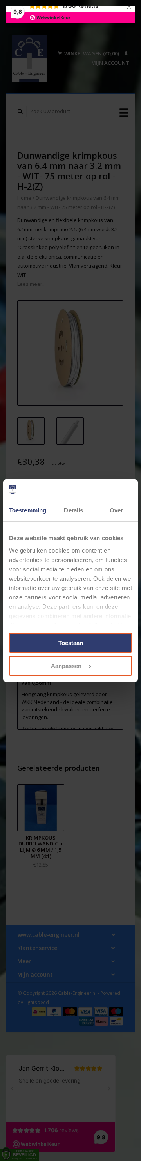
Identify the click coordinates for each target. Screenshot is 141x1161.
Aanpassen (66, 666)
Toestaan (70, 643)
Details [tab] (73, 510)
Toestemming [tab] (27, 510)
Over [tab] (116, 510)
